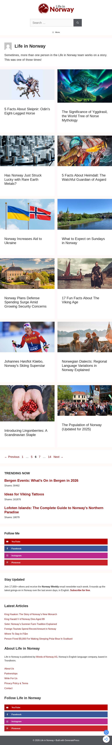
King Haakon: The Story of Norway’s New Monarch (30, 614)
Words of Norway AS (46, 657)
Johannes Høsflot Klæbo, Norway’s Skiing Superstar (24, 363)
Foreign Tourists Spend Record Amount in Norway (30, 629)
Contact (8, 688)
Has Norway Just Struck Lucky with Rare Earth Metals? (23, 179)
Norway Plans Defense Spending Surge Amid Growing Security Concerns (25, 302)
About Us (9, 668)
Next (58, 456)
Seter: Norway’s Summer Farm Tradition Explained (30, 624)
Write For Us (10, 678)
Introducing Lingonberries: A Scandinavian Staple (25, 433)
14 (50, 456)
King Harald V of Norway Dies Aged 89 (24, 619)
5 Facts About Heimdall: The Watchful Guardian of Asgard (84, 177)
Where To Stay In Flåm (16, 634)
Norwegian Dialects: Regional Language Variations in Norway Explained (84, 365)
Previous (11, 456)
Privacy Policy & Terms (16, 683)
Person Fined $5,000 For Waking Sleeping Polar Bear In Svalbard (38, 639)
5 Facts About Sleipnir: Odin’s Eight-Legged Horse (27, 111)
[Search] (78, 23)
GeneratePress (72, 740)
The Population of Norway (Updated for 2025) (82, 427)
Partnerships (11, 673)
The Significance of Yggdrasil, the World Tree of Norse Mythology (85, 116)
